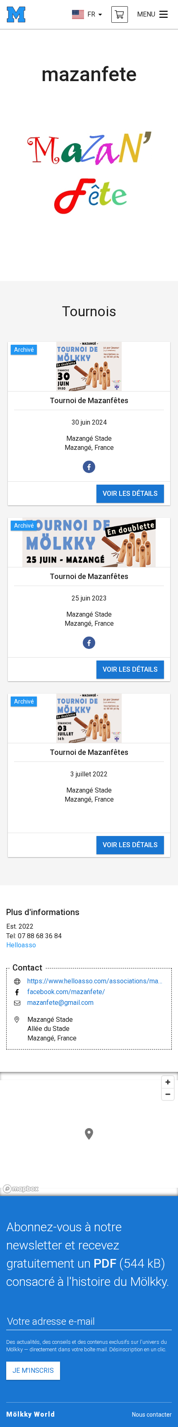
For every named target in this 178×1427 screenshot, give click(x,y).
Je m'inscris (33, 1370)
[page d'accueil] (16, 14)
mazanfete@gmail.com (60, 1003)
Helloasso (21, 945)
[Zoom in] (168, 1082)
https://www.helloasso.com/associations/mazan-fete (96, 981)
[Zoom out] (168, 1094)
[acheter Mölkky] (119, 14)
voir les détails (130, 493)
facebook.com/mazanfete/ (66, 992)
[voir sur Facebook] (89, 467)
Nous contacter (152, 1414)
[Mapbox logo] (20, 1189)
